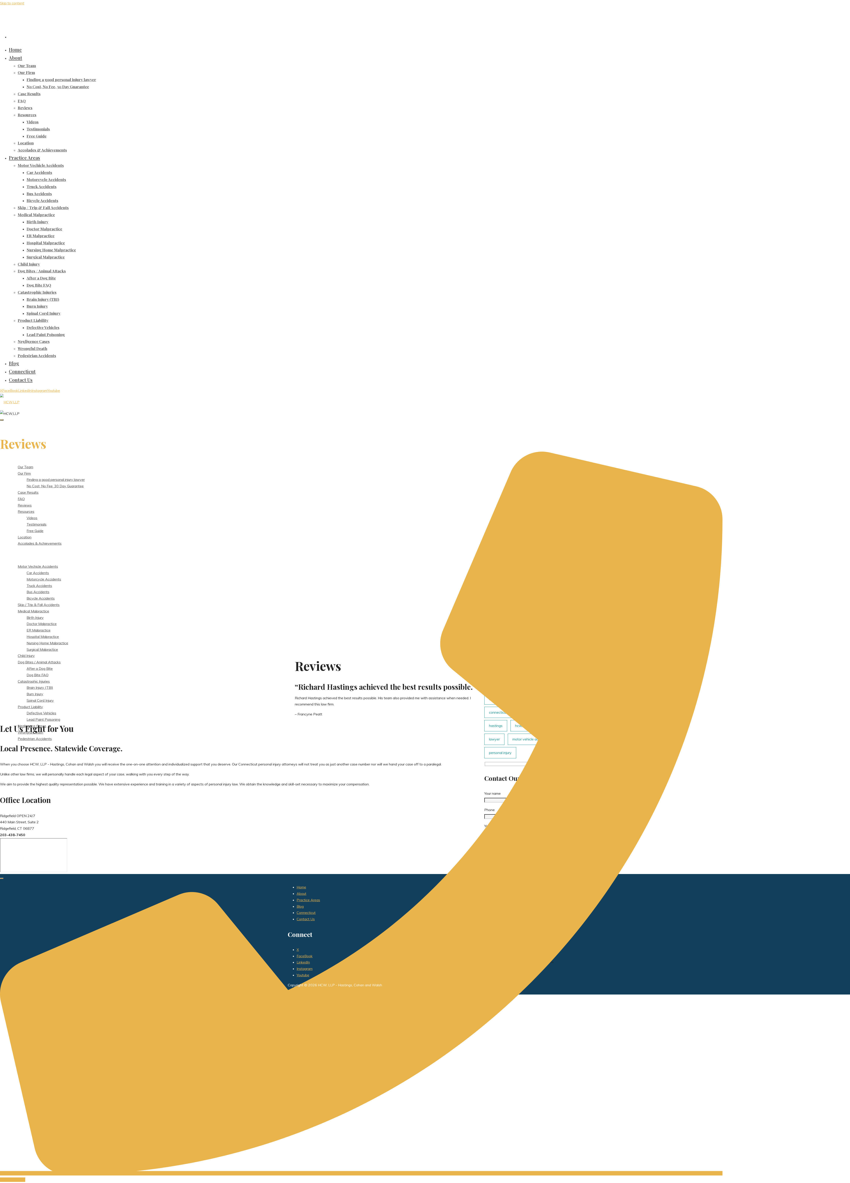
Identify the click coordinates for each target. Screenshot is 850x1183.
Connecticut (306, 912)
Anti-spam (341, 991)
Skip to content (12, 3)
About (301, 893)
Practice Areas (308, 900)
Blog (300, 906)
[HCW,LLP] (9, 402)
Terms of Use (298, 991)
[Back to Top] (2, 878)
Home (301, 887)
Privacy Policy (321, 991)
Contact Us (306, 919)
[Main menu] (2, 420)
